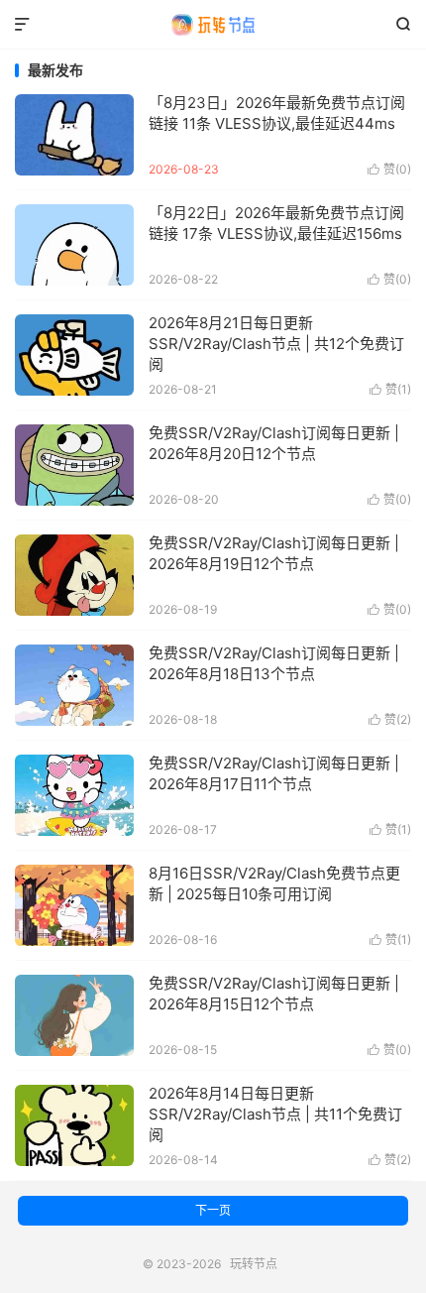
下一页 (213, 1210)
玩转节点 (213, 25)
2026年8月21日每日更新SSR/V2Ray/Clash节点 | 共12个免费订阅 (276, 343)
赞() (389, 169)
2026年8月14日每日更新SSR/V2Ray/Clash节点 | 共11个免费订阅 (275, 1114)
